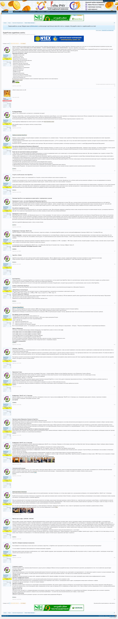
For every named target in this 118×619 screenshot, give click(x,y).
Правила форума (32, 11)
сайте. (35, 472)
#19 (114, 557)
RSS (115, 615)
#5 (114, 192)
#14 (114, 435)
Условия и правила (113, 617)
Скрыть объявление (113, 26)
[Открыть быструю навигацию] (114, 22)
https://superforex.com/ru (17, 80)
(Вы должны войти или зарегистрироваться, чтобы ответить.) (104, 603)
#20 (114, 599)
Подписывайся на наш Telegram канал (107, 30)
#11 (114, 363)
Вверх (113, 615)
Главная (5, 11)
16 (21, 43)
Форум (10, 11)
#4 (114, 170)
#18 (114, 538)
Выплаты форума (98, 30)
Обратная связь (101, 615)
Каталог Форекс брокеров (13, 34)
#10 (114, 344)
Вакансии (48, 11)
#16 (114, 475)
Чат (26, 11)
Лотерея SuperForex (17, 307)
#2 (114, 97)
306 (10, 63)
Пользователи (16, 11)
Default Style (4, 615)
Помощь (106, 615)
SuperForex (29, 34)
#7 (114, 251)
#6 (114, 226)
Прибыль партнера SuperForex (19, 135)
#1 (114, 85)
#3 (114, 127)
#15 (114, 464)
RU (7, 615)
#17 (114, 514)
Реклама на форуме (40, 11)
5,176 (10, 104)
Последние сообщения (7, 13)
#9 (114, 303)
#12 (114, 386)
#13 (114, 404)
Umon (13, 97)
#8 (114, 264)
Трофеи (22, 11)
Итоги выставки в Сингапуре (19, 491)
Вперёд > (24, 43)
